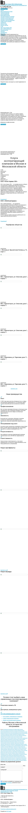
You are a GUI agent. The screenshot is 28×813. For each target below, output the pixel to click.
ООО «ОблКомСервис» (6, 29)
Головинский (7, 734)
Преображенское (10, 746)
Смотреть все (14, 388)
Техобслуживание (5, 12)
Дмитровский (19, 734)
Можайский (2, 741)
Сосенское (9, 760)
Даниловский (15, 734)
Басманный (7, 730)
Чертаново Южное (3, 755)
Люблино (20, 739)
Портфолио (3, 22)
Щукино (7, 755)
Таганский (25, 750)
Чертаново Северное (16, 754)
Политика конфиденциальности (8, 809)
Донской (23, 734)
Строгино (22, 750)
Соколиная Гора (5, 750)
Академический (5, 729)
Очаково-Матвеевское (17, 745)
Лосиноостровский (16, 739)
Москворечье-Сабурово (13, 741)
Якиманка (7, 756)
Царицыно (6, 754)
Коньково (8, 736)
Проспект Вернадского (21, 746)
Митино (22, 740)
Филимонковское (16, 760)
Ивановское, (24, 735)
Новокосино (2, 744)
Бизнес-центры (4, 25)
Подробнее (3, 44)
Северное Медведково (10, 749)
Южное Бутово (11, 755)
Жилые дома (4, 24)
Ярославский (11, 756)
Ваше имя (3, 764)
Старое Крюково (17, 750)
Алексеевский (10, 729)
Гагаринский (3, 734)
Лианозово (5, 739)
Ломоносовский (10, 739)
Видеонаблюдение (5, 15)
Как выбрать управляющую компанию (12, 716)
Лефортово (2, 739)
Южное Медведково (17, 755)
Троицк (13, 760)
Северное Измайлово (4, 749)
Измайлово (2, 736)
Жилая (2, 10)
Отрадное (12, 745)
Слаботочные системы (6, 21)
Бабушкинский (3, 730)
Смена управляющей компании (10, 718)
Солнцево (13, 750)
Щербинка (25, 760)
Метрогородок (14, 740)
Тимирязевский (15, 751)
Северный (21, 749)
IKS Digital (8, 811)
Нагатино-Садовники (21, 741)
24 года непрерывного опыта (10, 714)
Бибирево (19, 730)
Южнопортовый (3, 756)
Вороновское (18, 756)
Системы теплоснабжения (7, 19)
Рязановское (6, 760)
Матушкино (10, 740)
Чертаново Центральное (23, 754)
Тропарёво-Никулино (21, 751)
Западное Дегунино (13, 735)
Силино (25, 749)
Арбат (19, 729)
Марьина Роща (3, 740)
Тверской (2, 751)
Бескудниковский (15, 730)
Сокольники (10, 750)
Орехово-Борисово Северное (19, 744)
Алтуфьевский (15, 729)
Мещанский (19, 740)
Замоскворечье (7, 735)
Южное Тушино (22, 755)
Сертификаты (4, 32)
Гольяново (10, 734)
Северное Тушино (17, 749)
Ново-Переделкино (7, 744)
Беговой (10, 730)
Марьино (6, 740)
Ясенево (15, 756)
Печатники (25, 745)
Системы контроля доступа (7, 17)
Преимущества (4, 30)
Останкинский (8, 745)
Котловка (20, 736)
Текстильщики (6, 751)
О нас (2, 26)
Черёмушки (10, 754)
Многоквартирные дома (6, 11)
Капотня (5, 736)
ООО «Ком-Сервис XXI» (6, 27)
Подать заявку (4, 9)
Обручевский (13, 744)
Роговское (2, 760)
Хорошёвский (3, 754)
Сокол (1, 750)
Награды (3, 31)
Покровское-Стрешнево (4, 746)
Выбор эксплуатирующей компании (12, 720)
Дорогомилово (3, 735)
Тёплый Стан (10, 751)
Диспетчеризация (5, 14)
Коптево (11, 736)
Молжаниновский (7, 741)
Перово (22, 745)
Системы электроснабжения (7, 20)
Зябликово (20, 735)
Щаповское (21, 760)
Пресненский (16, 746)
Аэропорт (21, 729)
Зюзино (17, 735)
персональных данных (6, 782)
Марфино (23, 739)
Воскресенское (23, 756)
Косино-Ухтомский (16, 736)
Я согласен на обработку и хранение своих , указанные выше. (12, 782)
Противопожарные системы (7, 16)
